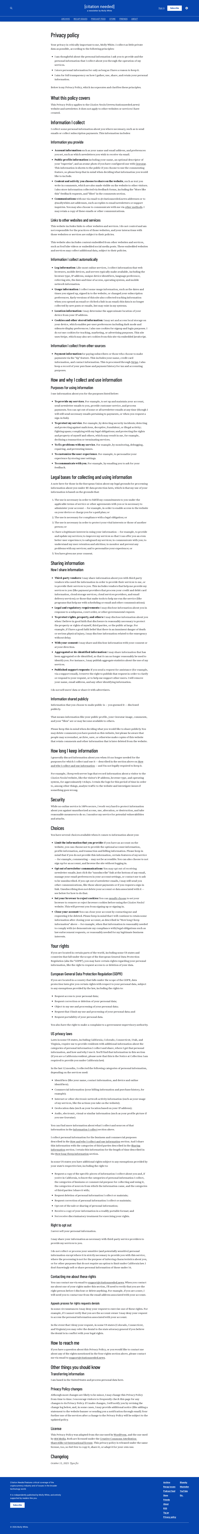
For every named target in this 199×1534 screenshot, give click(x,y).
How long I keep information (72, 1154)
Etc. (181, 1495)
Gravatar (141, 163)
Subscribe (174, 8)
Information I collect (85, 1129)
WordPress (120, 1434)
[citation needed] (99, 7)
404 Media (60, 1438)
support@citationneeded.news (106, 1282)
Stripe (134, 362)
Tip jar (166, 1513)
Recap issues (80, 19)
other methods (133, 207)
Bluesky (183, 1482)
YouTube (184, 1491)
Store (112, 19)
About (134, 19)
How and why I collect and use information (95, 1141)
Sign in (162, 8)
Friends (123, 19)
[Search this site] (11, 8)
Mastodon (184, 1487)
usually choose (117, 898)
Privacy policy (169, 1517)
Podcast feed (98, 19)
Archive (65, 19)
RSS (165, 1508)
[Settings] (187, 8)
